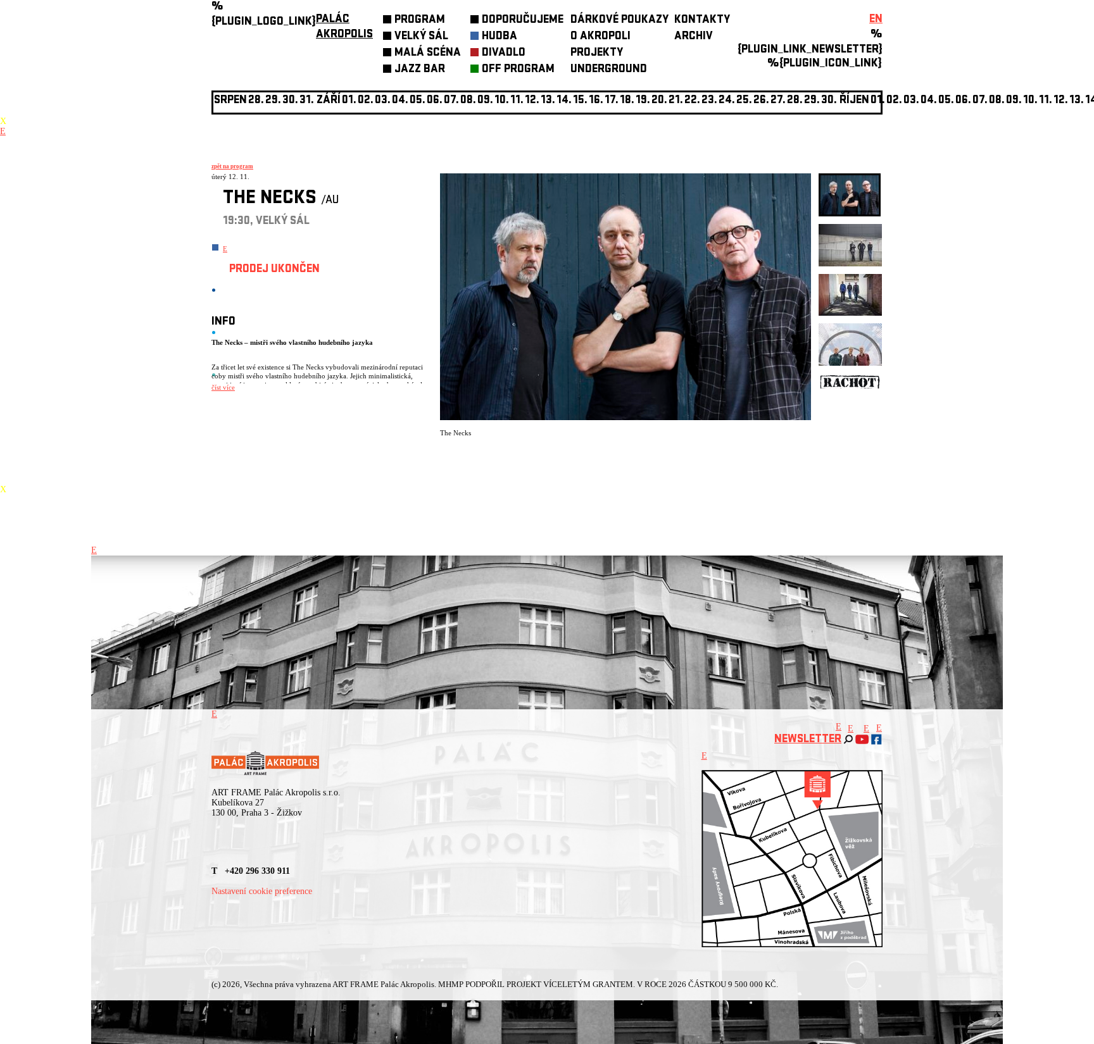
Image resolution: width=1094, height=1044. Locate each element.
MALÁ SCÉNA (427, 53)
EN (876, 20)
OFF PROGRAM (518, 70)
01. (878, 101)
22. (692, 101)
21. (676, 101)
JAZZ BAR (419, 70)
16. (596, 101)
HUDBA (499, 37)
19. (643, 101)
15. (580, 101)
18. (627, 101)
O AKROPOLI (600, 37)
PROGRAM (419, 20)
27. (778, 101)
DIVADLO (503, 53)
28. (795, 101)
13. (548, 101)
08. (468, 101)
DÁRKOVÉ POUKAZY (619, 20)
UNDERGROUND (608, 70)
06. (435, 101)
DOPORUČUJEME (522, 20)
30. (829, 101)
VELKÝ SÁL (421, 37)
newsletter (807, 740)
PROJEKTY (596, 53)
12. (532, 101)
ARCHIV (693, 37)
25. (744, 101)
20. (659, 101)
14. (564, 101)
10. (501, 101)
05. (946, 101)
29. (812, 101)
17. (612, 101)
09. (1014, 101)
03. (911, 101)
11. (517, 101)
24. (727, 101)
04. (400, 101)
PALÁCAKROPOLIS (344, 27)
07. (451, 101)
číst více (223, 387)
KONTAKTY (702, 20)
